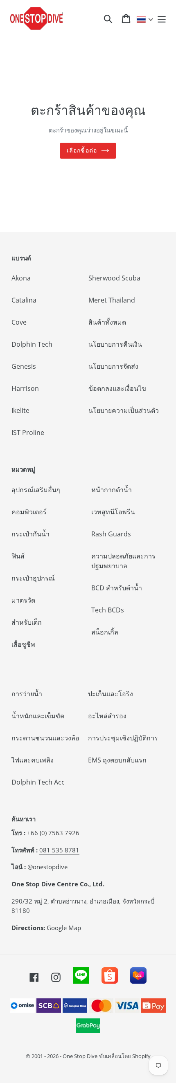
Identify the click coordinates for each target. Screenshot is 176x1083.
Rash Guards (111, 533)
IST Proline (27, 432)
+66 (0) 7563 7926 (53, 833)
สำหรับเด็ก (26, 622)
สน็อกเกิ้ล (104, 632)
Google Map (64, 928)
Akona (21, 278)
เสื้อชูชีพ (23, 644)
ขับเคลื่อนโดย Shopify (125, 1056)
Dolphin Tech (31, 344)
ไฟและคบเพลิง (32, 760)
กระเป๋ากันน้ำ (30, 533)
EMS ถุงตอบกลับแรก (117, 760)
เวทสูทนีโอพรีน (113, 511)
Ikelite (20, 410)
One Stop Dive (80, 1056)
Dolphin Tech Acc (38, 782)
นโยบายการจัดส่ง (113, 366)
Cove (19, 322)
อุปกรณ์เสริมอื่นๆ (35, 489)
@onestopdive (47, 867)
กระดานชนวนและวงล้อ (45, 737)
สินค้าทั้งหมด (107, 322)
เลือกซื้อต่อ (82, 150)
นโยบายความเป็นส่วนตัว (123, 410)
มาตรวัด (23, 600)
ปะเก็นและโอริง (110, 693)
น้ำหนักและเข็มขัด (37, 715)
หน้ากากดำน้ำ (111, 489)
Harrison (25, 388)
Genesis (23, 366)
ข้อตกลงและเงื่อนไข (117, 388)
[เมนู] (162, 18)
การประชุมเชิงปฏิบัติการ (123, 737)
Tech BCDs (107, 609)
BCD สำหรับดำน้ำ (116, 587)
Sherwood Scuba (114, 278)
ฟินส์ (18, 556)
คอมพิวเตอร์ (29, 511)
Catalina (23, 300)
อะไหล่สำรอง (107, 715)
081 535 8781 (59, 850)
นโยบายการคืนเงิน (115, 344)
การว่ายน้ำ (26, 693)
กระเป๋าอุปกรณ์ (33, 578)
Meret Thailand (111, 300)
